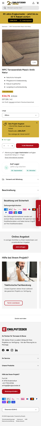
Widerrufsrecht (20, 421)
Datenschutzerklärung (8, 421)
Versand (11, 102)
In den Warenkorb (27, 145)
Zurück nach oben (20, 318)
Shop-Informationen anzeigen (14, 157)
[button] (38, 3)
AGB (26, 419)
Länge (4, 111)
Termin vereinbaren (13, 303)
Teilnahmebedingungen (8, 419)
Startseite (4, 26)
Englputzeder (10, 416)
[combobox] (20, 8)
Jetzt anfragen (20, 247)
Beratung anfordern (11, 391)
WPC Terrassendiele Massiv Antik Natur (20, 26)
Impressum (20, 419)
